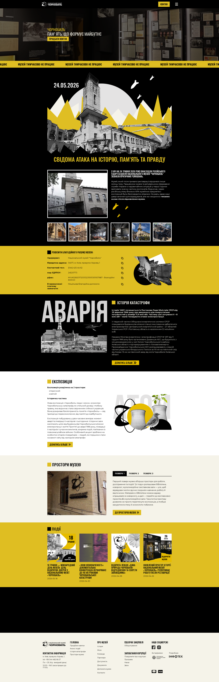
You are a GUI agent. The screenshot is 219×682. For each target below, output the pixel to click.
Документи (102, 665)
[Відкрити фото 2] (77, 232)
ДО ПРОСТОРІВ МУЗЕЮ (125, 512)
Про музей (102, 642)
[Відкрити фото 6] (162, 232)
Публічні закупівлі (133, 642)
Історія (100, 646)
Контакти (101, 673)
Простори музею (77, 654)
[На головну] (55, 644)
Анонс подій (75, 649)
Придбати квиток (58, 39)
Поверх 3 (148, 473)
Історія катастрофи (78, 652)
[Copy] (122, 258)
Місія (99, 650)
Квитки (164, 4)
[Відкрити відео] (77, 194)
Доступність (102, 661)
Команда (101, 654)
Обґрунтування (130, 646)
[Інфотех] (176, 656)
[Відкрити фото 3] (99, 232)
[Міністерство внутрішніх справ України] (158, 657)
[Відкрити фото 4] (120, 232)
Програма (128, 660)
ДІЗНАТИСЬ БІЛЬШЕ (59, 444)
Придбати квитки (77, 646)
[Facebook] (153, 647)
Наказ (126, 662)
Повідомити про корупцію (135, 657)
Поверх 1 (119, 473)
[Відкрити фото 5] (141, 232)
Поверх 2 (134, 473)
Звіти (126, 665)
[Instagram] (159, 647)
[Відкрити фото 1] (56, 232)
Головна (74, 642)
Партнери (101, 658)
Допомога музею (104, 669)
